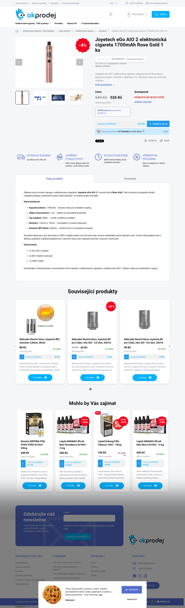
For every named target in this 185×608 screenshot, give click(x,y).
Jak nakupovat (21, 3)
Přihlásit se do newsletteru (77, 537)
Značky (94, 575)
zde (100, 595)
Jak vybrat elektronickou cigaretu (67, 562)
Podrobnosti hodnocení (135, 59)
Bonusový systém (98, 571)
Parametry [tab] (130, 178)
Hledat (110, 14)
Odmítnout (132, 599)
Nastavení (69, 600)
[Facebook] (134, 575)
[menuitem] (33, 23)
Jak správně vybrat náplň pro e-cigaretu (66, 568)
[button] (90, 389)
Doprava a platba (39, 3)
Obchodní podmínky (70, 3)
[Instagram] (145, 575)
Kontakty (54, 3)
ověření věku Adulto (33, 607)
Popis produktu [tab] (54, 178)
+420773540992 (145, 569)
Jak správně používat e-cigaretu (66, 578)
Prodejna (94, 567)
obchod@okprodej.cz (147, 563)
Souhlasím (133, 589)
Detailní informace (103, 85)
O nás (93, 562)
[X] (140, 575)
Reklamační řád (21, 584)
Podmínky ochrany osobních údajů (29, 580)
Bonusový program (109, 131)
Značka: (102, 66)
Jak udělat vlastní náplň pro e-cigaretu (69, 574)
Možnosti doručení (143, 102)
